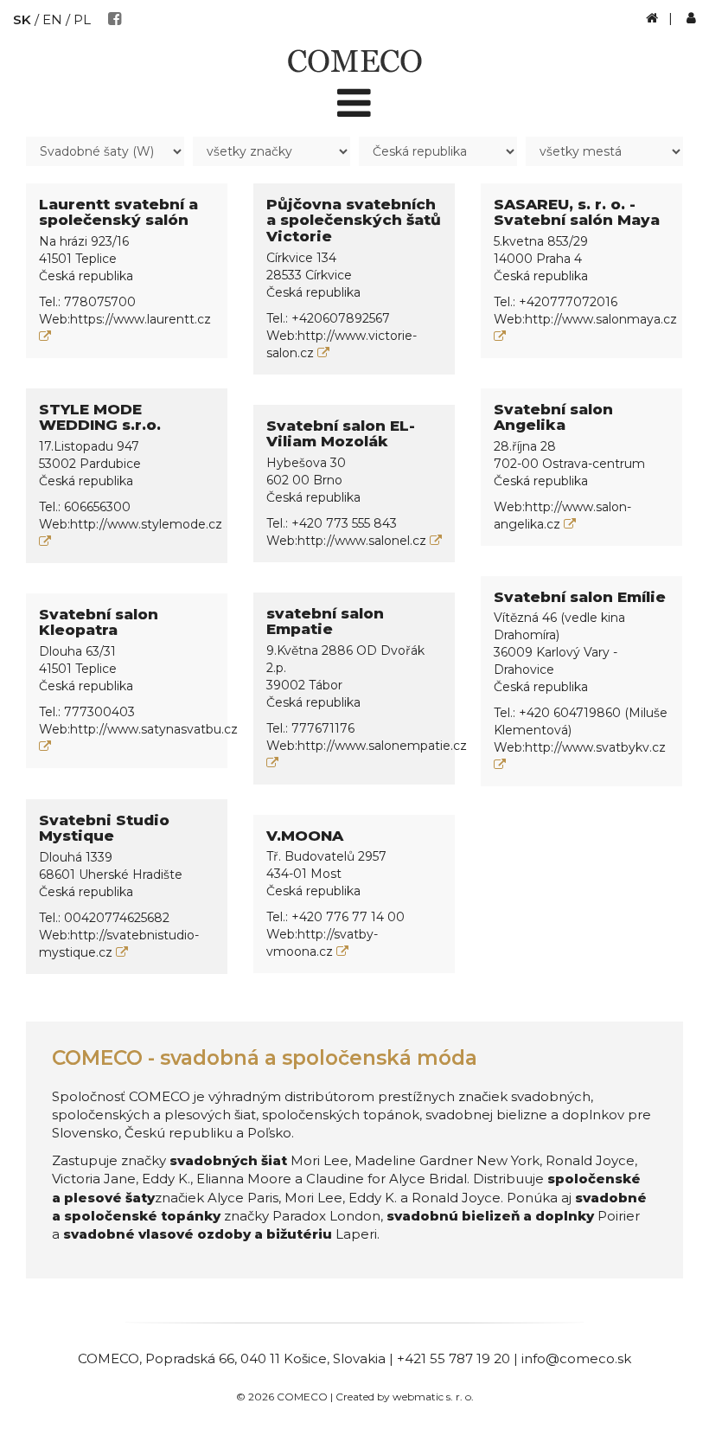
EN (52, 19)
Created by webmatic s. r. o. (404, 1396)
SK (22, 19)
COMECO (108, 1358)
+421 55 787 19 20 (453, 1358)
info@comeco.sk (576, 1358)
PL (82, 19)
